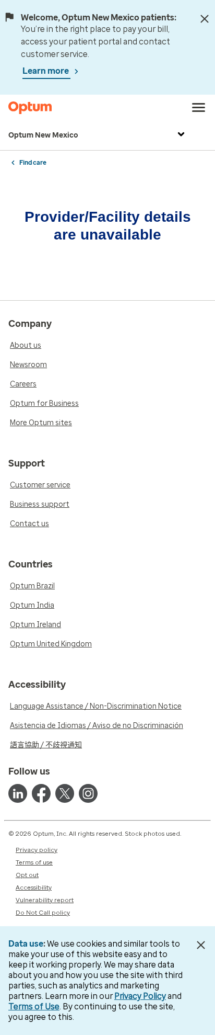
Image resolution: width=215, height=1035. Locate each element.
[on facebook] (41, 793)
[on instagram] (88, 793)
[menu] (199, 108)
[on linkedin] (17, 793)
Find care (32, 162)
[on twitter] (64, 793)
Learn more (46, 71)
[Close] (204, 19)
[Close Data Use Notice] (201, 945)
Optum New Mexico (43, 135)
